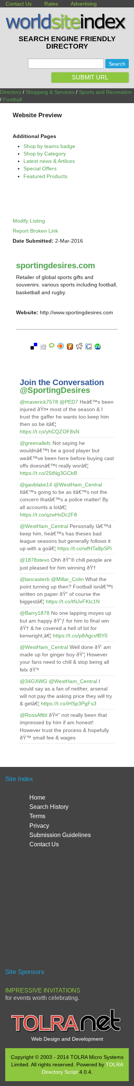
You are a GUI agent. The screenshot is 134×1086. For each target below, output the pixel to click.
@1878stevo (35, 560)
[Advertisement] (67, 911)
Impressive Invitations (42, 990)
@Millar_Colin (67, 579)
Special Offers (40, 168)
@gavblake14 (36, 485)
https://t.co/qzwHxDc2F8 (48, 515)
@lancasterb (35, 579)
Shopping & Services (50, 92)
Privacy (39, 826)
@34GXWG (33, 681)
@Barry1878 (35, 613)
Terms (37, 816)
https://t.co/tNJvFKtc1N (73, 601)
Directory (10, 92)
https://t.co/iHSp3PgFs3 (68, 703)
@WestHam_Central (78, 485)
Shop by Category (44, 154)
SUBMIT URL (90, 77)
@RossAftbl (33, 715)
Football (12, 99)
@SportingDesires (55, 390)
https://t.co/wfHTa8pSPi (84, 548)
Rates (51, 4)
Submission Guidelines (60, 835)
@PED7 (69, 402)
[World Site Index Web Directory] (66, 28)
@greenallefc (35, 443)
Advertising (84, 4)
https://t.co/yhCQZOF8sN (49, 431)
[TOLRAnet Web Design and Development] (67, 1031)
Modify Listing (29, 221)
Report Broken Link (35, 231)
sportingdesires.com (55, 265)
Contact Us (19, 4)
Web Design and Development (67, 1039)
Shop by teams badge (49, 146)
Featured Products (45, 176)
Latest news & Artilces (49, 161)
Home (37, 797)
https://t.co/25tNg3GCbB (48, 473)
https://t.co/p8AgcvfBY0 (80, 636)
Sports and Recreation (105, 92)
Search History (48, 807)
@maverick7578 (39, 402)
